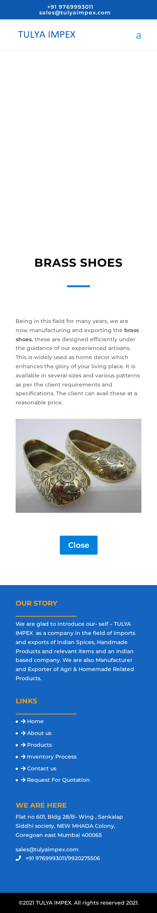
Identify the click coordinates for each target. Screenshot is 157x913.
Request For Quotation (58, 779)
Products (39, 744)
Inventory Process (52, 756)
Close (78, 545)
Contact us (41, 768)
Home (35, 721)
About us (39, 733)
